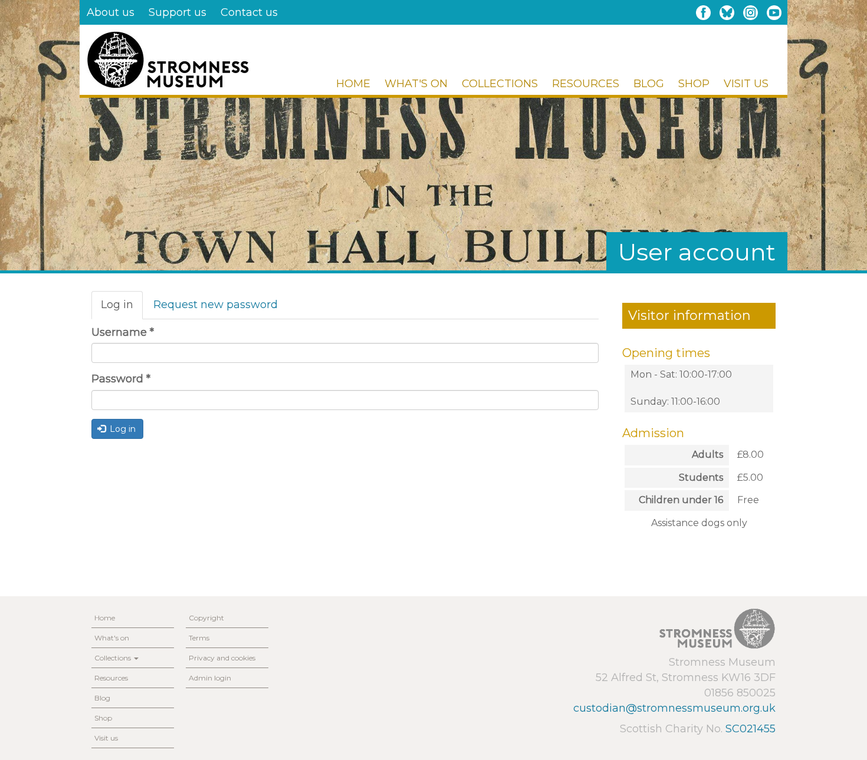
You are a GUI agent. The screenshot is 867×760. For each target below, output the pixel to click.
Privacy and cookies (222, 657)
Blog (648, 83)
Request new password (215, 304)
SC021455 (750, 728)
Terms (199, 637)
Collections (500, 83)
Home (353, 83)
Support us (177, 12)
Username (122, 332)
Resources (585, 83)
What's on (416, 83)
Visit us (746, 83)
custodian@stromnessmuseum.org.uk (674, 708)
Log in (122, 308)
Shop (694, 83)
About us (110, 12)
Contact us (249, 12)
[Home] (168, 60)
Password (120, 378)
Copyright (206, 617)
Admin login (210, 677)
